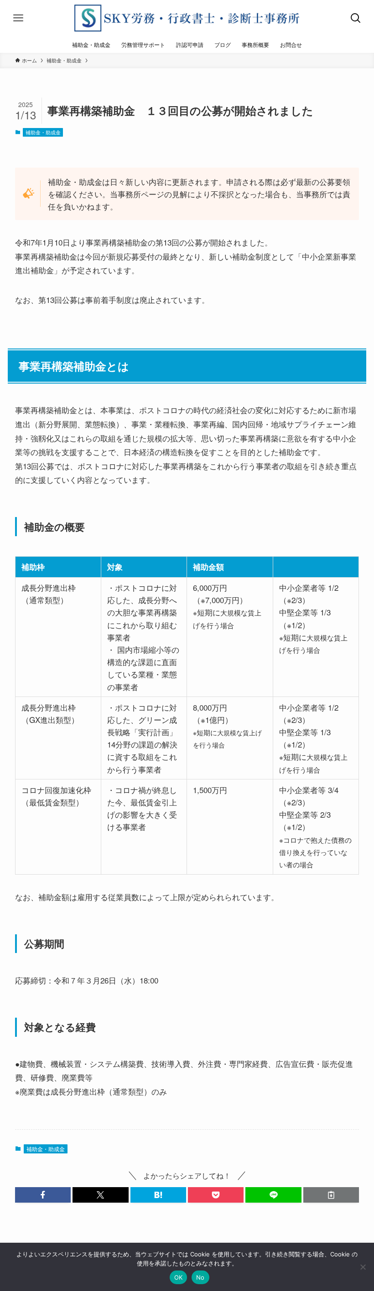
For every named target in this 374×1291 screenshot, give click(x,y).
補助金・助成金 (43, 132)
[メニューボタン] (18, 18)
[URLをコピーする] (331, 1195)
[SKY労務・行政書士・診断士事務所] (187, 18)
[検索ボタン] (356, 18)
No (200, 1277)
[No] (362, 1266)
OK (178, 1277)
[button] (43, 1195)
